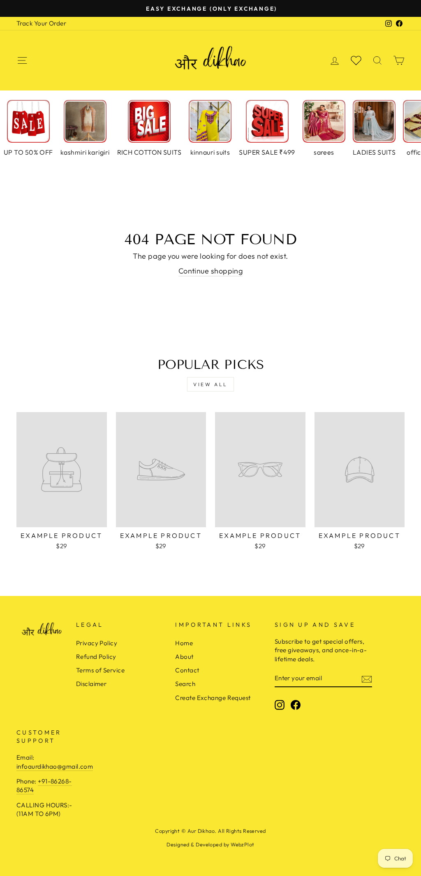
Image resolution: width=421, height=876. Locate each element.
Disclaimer (91, 684)
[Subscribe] (366, 678)
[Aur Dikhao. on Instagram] (280, 704)
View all (210, 384)
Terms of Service (100, 670)
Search (185, 684)
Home (184, 643)
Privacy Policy (96, 643)
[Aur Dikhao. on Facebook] (296, 704)
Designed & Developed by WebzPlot (210, 844)
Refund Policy (96, 656)
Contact (187, 670)
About (184, 656)
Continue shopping (210, 271)
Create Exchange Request (212, 698)
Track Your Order (41, 23)
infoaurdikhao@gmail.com (54, 766)
